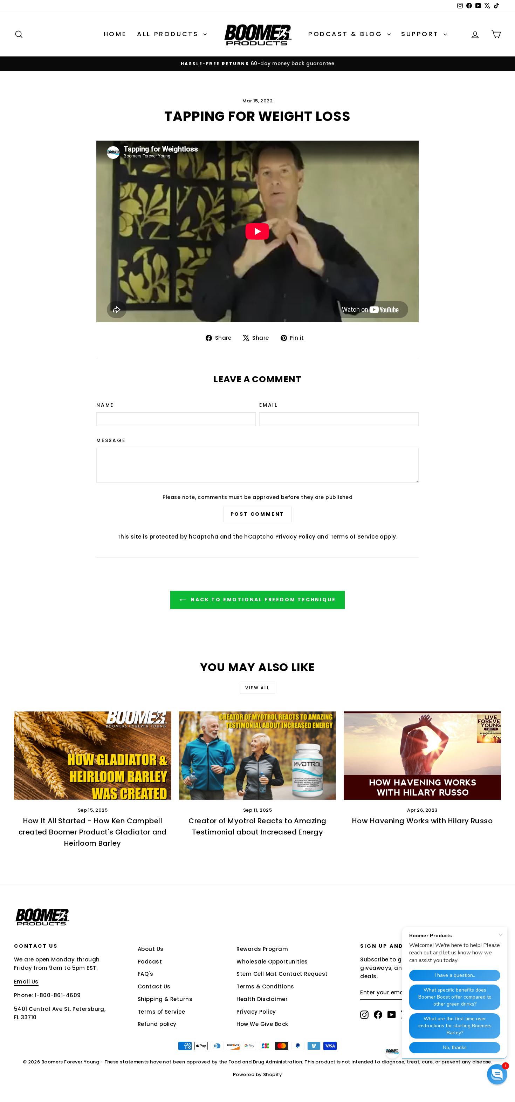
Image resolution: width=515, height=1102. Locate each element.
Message (111, 440)
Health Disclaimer (262, 999)
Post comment (258, 514)
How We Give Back (262, 1024)
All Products (169, 33)
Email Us (26, 981)
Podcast (150, 961)
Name (105, 404)
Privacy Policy (295, 536)
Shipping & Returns (165, 999)
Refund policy (157, 1024)
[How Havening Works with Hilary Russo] (422, 755)
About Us (151, 949)
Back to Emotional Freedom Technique (262, 599)
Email (268, 404)
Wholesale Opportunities (272, 961)
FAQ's (145, 974)
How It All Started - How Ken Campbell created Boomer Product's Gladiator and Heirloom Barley (93, 832)
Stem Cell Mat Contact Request (282, 974)
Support (421, 33)
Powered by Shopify (257, 1074)
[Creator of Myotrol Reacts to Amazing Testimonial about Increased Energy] (257, 755)
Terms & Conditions (265, 986)
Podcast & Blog (346, 33)
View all (257, 688)
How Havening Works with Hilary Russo (422, 821)
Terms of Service (354, 536)
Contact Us (154, 986)
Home (115, 33)
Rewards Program (262, 949)
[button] (497, 1074)
